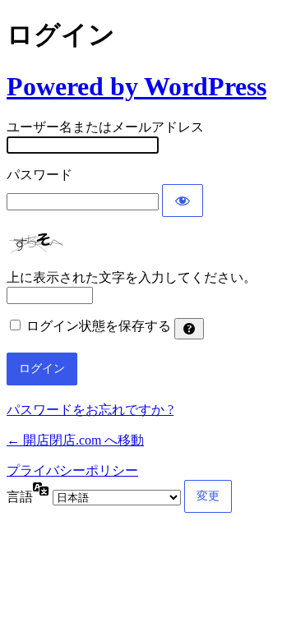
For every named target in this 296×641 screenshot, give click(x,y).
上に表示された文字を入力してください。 (132, 277)
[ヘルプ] (189, 328)
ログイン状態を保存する (98, 326)
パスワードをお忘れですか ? (90, 410)
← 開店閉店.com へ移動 (75, 440)
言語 (20, 497)
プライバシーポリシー (72, 470)
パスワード (39, 175)
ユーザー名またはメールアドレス (105, 127)
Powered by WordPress (136, 86)
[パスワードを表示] (182, 200)
